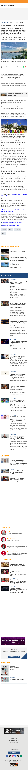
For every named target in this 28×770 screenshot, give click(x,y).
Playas (10, 229)
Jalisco (3, 233)
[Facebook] (7, 756)
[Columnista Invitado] (3, 553)
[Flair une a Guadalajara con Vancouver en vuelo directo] (5, 251)
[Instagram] (13, 756)
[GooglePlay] (21, 756)
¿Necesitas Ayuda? (14, 752)
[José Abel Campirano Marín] (3, 532)
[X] (10, 756)
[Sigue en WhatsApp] (24, 67)
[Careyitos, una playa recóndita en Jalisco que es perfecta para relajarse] (5, 265)
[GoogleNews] (15, 756)
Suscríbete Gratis (14, 656)
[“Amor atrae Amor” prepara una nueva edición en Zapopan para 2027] (5, 361)
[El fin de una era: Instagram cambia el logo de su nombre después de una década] (5, 377)
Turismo (4, 229)
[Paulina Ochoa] (3, 546)
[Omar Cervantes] (3, 539)
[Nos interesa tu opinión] (14, 731)
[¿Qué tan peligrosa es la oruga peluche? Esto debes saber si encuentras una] (5, 565)
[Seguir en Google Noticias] (26, 67)
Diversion (17, 229)
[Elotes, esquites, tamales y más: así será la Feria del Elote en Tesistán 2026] (5, 390)
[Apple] (18, 756)
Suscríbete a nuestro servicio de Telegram (12, 222)
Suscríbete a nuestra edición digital (11, 225)
